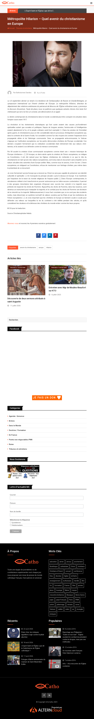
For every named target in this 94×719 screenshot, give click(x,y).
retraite (70, 604)
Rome (11, 444)
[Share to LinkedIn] (50, 237)
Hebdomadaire (17, 525)
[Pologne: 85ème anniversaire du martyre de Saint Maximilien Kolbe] (13, 660)
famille (76, 581)
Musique (70, 595)
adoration (53, 562)
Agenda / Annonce (16, 416)
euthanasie (67, 581)
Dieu (51, 576)
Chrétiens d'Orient (56, 571)
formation (58, 585)
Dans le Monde (15, 426)
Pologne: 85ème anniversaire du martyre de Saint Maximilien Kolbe (33, 661)
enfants (74, 576)
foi (51, 585)
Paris (71, 600)
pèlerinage (60, 604)
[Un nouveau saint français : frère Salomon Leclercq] (55, 651)
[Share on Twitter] (44, 237)
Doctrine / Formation (17, 430)
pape (51, 600)
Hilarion (48, 247)
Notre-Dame (80, 595)
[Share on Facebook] (38, 237)
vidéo (67, 609)
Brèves (12, 421)
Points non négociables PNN (20, 440)
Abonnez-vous (13, 223)
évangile (80, 609)
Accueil (12, 28)
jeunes (80, 585)
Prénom (13, 503)
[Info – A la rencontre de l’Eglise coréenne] (55, 664)
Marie (67, 590)
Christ (73, 566)
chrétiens (81, 566)
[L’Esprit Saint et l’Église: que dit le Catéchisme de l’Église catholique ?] (13, 646)
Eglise (66, 576)
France (67, 585)
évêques (53, 614)
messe (74, 590)
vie (73, 609)
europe (41, 247)
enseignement (55, 581)
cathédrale (64, 566)
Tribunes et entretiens (24, 28)
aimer (61, 562)
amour (68, 562)
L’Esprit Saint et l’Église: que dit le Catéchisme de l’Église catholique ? (53, 11)
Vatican (52, 609)
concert (68, 571)
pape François (61, 600)
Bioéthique (54, 566)
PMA (77, 600)
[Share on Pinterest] (55, 237)
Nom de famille (15, 511)
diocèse (58, 576)
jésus (52, 590)
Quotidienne (16, 522)
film (83, 581)
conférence (78, 571)
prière (52, 604)
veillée (60, 609)
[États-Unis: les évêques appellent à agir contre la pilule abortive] (13, 633)
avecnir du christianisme (28, 247)
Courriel (13, 495)
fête (73, 585)
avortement (78, 562)
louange (59, 590)
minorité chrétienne (57, 595)
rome (77, 604)
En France (13, 435)
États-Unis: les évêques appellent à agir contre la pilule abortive (32, 634)
